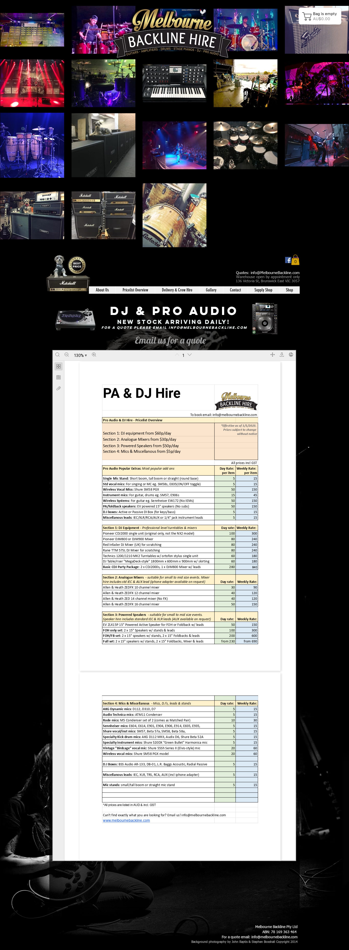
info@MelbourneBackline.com (275, 273)
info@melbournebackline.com (208, 327)
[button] (295, 260)
